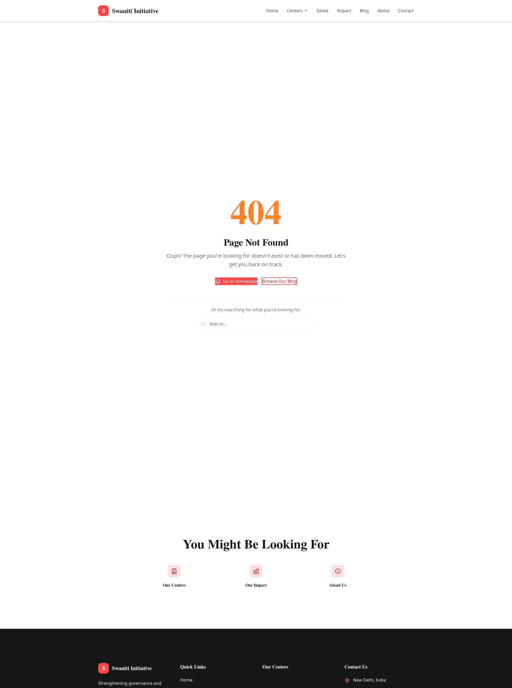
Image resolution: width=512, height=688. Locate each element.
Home (272, 11)
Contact (406, 11)
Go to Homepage (240, 281)
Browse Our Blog (279, 281)
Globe (323, 11)
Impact (344, 11)
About (383, 11)
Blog (364, 11)
